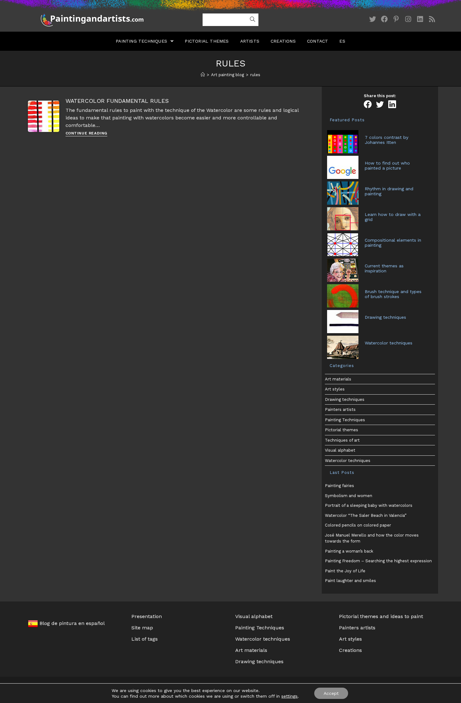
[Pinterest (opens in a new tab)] (396, 19)
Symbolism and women (348, 495)
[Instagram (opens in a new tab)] (408, 19)
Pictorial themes (341, 430)
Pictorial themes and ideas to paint (381, 616)
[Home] (203, 74)
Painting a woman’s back (349, 551)
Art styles (335, 389)
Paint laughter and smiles (350, 580)
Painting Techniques (345, 419)
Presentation (146, 616)
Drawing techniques (344, 399)
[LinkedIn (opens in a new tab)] (420, 19)
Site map (142, 628)
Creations (350, 650)
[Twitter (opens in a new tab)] (373, 19)
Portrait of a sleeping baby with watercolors (368, 505)
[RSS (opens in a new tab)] (432, 19)
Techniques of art (342, 440)
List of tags (144, 639)
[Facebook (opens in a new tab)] (384, 19)
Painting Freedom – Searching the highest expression (378, 561)
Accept (331, 693)
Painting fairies (339, 485)
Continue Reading (87, 133)
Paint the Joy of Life (345, 571)
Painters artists (340, 409)
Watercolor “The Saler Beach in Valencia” (365, 515)
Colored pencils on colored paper (358, 525)
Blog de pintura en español (71, 623)
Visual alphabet (340, 450)
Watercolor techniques (347, 460)
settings (289, 696)
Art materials (338, 379)
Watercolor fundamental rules (117, 100)
